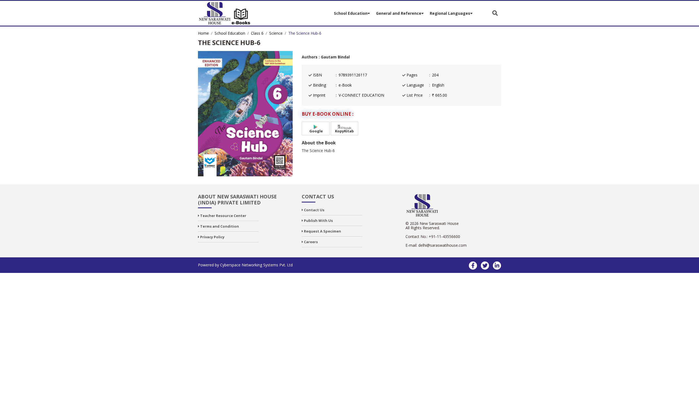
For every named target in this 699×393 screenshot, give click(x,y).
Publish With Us (318, 220)
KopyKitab (344, 131)
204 (435, 75)
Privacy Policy (211, 236)
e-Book (345, 85)
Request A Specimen (322, 231)
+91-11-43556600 (444, 236)
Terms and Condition (219, 226)
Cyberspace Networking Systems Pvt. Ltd (256, 264)
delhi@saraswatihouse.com (442, 245)
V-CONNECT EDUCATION (361, 95)
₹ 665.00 (439, 95)
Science (276, 33)
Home (203, 33)
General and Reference (398, 13)
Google (315, 131)
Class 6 (257, 33)
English (438, 85)
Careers (310, 241)
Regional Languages (450, 13)
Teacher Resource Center (222, 215)
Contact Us (313, 209)
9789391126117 (353, 75)
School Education (351, 13)
